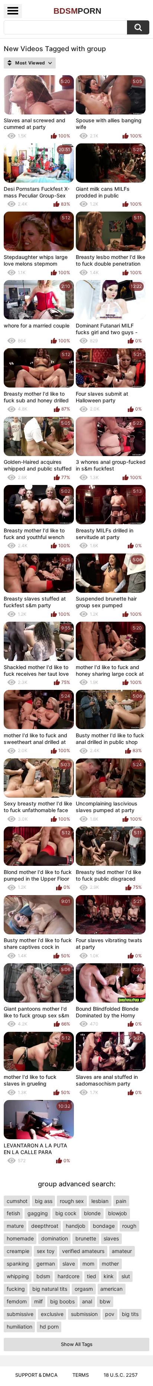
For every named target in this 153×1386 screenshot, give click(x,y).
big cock (65, 1213)
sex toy (46, 1251)
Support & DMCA (36, 1375)
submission (84, 1314)
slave (68, 1263)
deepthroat (44, 1226)
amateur (122, 1251)
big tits (130, 1314)
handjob (75, 1226)
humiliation (19, 1326)
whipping (18, 1276)
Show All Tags (76, 1344)
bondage (104, 1226)
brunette (85, 1238)
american (111, 1289)
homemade (20, 1238)
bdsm (43, 1276)
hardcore (68, 1276)
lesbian (99, 1201)
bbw (105, 1301)
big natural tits (49, 1289)
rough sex (72, 1201)
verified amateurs (83, 1251)
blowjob (117, 1213)
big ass (43, 1201)
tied (91, 1276)
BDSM (77, 11)
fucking (16, 1289)
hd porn (49, 1326)
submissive (20, 1314)
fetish (13, 1213)
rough (129, 1226)
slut (125, 1276)
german (45, 1263)
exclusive (52, 1314)
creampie (18, 1251)
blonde (92, 1213)
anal (87, 1301)
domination (54, 1238)
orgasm (84, 1289)
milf (38, 1301)
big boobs (62, 1301)
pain (121, 1201)
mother (110, 1263)
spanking (18, 1263)
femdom (17, 1301)
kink (109, 1276)
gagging (37, 1213)
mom (88, 1263)
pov (109, 1314)
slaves (111, 1238)
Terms (80, 1375)
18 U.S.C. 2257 (121, 1375)
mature (15, 1226)
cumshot (17, 1201)
